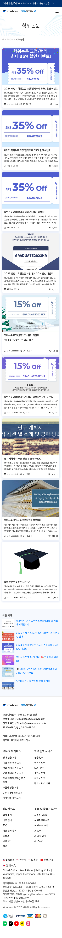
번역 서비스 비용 (42, 783)
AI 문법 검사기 (41, 815)
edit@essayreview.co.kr (33, 723)
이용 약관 (7, 841)
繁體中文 (11, 865)
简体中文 (48, 859)
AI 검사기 (38, 841)
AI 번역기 (38, 830)
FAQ (5, 825)
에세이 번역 (39, 762)
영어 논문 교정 (9, 757)
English (10, 859)
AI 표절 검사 (40, 835)
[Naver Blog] (5, 923)
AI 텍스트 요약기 (42, 825)
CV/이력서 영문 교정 (12, 792)
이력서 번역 (39, 778)
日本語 (34, 859)
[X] (11, 923)
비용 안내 (7, 820)
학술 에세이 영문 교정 (13, 767)
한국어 (22, 859)
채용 (5, 846)
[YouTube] (16, 923)
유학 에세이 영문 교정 (13, 773)
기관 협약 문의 (9, 830)
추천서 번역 (39, 773)
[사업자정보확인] (46, 887)
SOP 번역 (39, 767)
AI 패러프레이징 (41, 820)
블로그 (6, 835)
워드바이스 (7, 39)
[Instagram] (28, 923)
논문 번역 (38, 757)
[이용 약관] (8, 897)
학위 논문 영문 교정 (12, 762)
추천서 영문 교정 (11, 787)
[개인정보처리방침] (23, 897)
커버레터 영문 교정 (12, 797)
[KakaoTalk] (22, 923)
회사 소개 (7, 815)
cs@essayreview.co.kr (32, 719)
